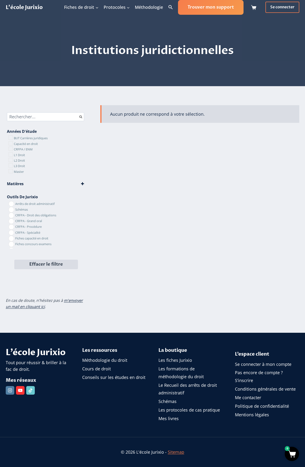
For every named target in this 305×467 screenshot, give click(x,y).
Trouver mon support (211, 7)
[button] (171, 7)
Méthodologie (149, 7)
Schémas (167, 401)
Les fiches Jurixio (175, 360)
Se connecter (282, 7)
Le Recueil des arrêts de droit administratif (187, 389)
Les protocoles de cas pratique (189, 410)
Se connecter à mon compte (263, 364)
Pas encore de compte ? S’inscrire (259, 376)
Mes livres (168, 418)
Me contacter (248, 397)
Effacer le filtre (46, 264)
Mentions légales (252, 414)
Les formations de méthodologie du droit (181, 372)
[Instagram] (10, 390)
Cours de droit (96, 369)
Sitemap (176, 452)
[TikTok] (30, 390)
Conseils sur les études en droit (113, 377)
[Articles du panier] (254, 7)
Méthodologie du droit (104, 360)
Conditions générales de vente (265, 389)
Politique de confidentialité (262, 406)
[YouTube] (20, 390)
